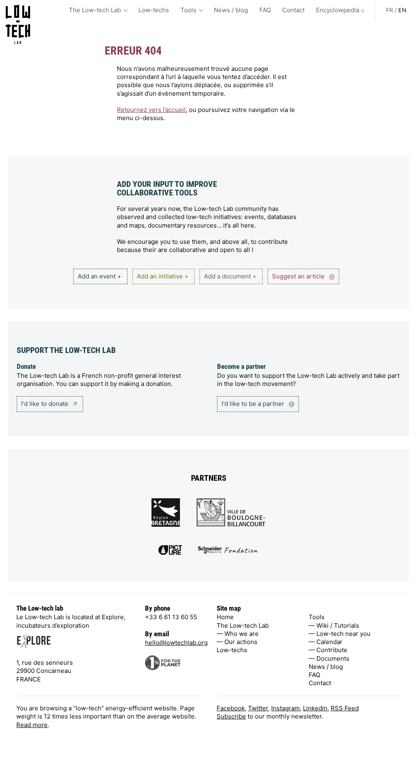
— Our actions (237, 642)
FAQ (265, 10)
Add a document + (230, 276)
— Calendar (325, 642)
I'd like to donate (45, 403)
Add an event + (99, 276)
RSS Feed (345, 708)
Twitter (258, 708)
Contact (293, 10)
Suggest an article (303, 276)
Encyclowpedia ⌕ (340, 10)
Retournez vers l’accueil (151, 110)
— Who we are (238, 634)
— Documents (329, 658)
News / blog (231, 10)
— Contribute (328, 650)
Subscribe (231, 716)
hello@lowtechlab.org (176, 642)
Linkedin (315, 708)
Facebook (231, 708)
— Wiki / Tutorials (334, 625)
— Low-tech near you (340, 634)
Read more (32, 725)
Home (225, 617)
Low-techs (153, 10)
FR (389, 10)
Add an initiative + (163, 276)
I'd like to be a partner (258, 403)
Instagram (285, 708)
